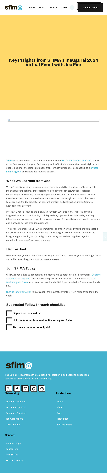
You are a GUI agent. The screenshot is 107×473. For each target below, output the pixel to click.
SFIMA (10, 160)
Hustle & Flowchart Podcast (76, 160)
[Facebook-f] (17, 389)
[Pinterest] (34, 389)
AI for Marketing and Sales (56, 320)
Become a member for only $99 (31, 327)
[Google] (42, 389)
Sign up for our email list (18, 292)
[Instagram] (25, 389)
